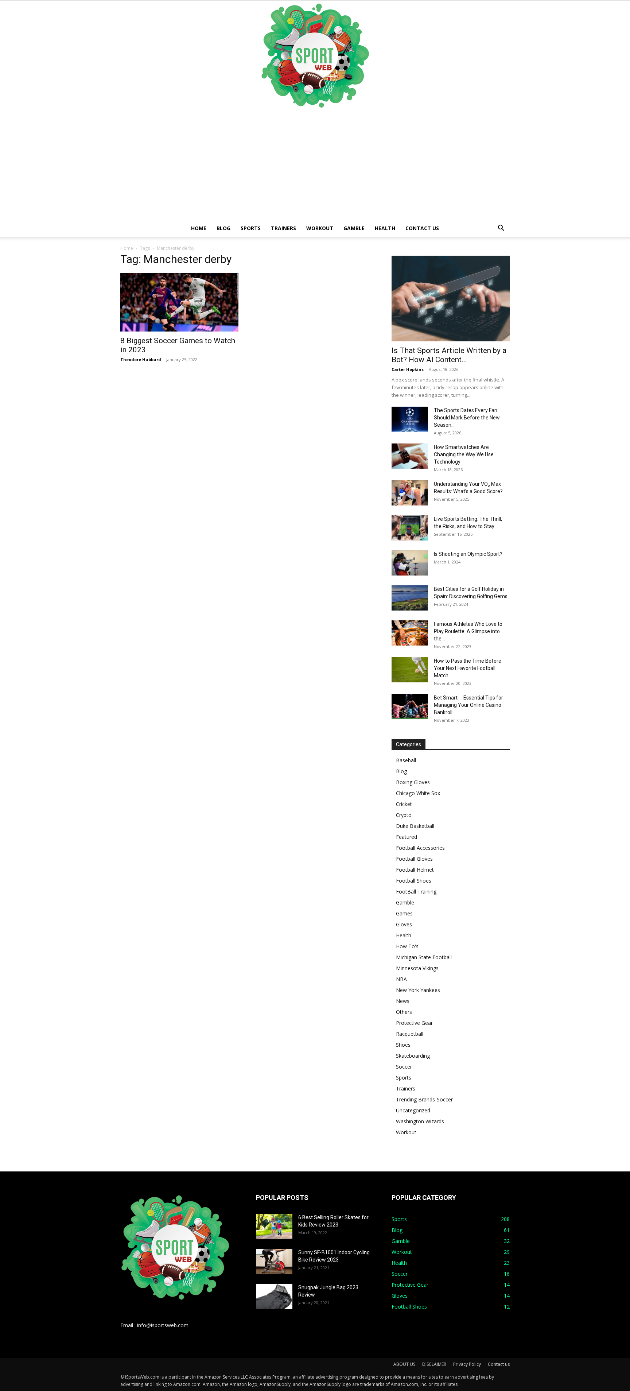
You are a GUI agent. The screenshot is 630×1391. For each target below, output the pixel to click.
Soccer (404, 1066)
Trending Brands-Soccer (424, 1099)
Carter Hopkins (408, 369)
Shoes (403, 1044)
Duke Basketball (415, 825)
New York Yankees (418, 990)
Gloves (404, 924)
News (402, 1000)
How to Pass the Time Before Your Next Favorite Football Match (467, 668)
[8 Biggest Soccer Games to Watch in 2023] (179, 302)
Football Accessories (420, 847)
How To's (407, 946)
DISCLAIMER (434, 1364)
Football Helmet (415, 869)
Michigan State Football (424, 957)
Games (404, 913)
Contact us (422, 228)
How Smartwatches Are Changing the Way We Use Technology (464, 454)
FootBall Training (416, 891)
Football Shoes (413, 880)
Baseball (406, 760)
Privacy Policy (467, 1364)
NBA (401, 979)
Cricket (404, 804)
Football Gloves (414, 858)
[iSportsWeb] (315, 55)
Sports (251, 228)
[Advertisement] (315, 165)
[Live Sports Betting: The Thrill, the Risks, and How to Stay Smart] (410, 527)
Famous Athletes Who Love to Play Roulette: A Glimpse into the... (468, 631)
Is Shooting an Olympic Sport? (468, 554)
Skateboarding (413, 1055)
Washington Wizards (420, 1121)
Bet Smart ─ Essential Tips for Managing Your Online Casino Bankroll (468, 705)
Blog (223, 228)
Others (404, 1011)
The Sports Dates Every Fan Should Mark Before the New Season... (467, 417)
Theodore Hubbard (140, 359)
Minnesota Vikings (417, 968)
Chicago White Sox (418, 793)
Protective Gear (414, 1022)
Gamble (354, 228)
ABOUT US (404, 1364)
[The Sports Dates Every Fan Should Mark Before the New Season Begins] (410, 419)
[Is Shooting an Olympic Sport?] (410, 563)
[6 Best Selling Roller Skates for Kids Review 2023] (274, 1226)
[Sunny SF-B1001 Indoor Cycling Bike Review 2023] (274, 1261)
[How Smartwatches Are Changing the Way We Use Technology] (410, 456)
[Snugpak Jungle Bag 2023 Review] (274, 1296)
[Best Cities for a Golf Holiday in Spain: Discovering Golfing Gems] (410, 598)
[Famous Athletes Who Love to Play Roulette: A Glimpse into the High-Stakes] (410, 633)
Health (385, 228)
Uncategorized (413, 1110)
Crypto (404, 814)
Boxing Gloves (413, 782)
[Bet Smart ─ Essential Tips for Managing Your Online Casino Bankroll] (410, 706)
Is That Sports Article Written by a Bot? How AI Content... (449, 355)
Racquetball (409, 1033)
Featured (406, 836)
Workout (319, 228)
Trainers (283, 228)
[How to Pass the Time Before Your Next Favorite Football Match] (410, 669)
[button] (501, 228)
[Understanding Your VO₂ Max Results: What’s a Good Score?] (410, 492)
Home (198, 228)
